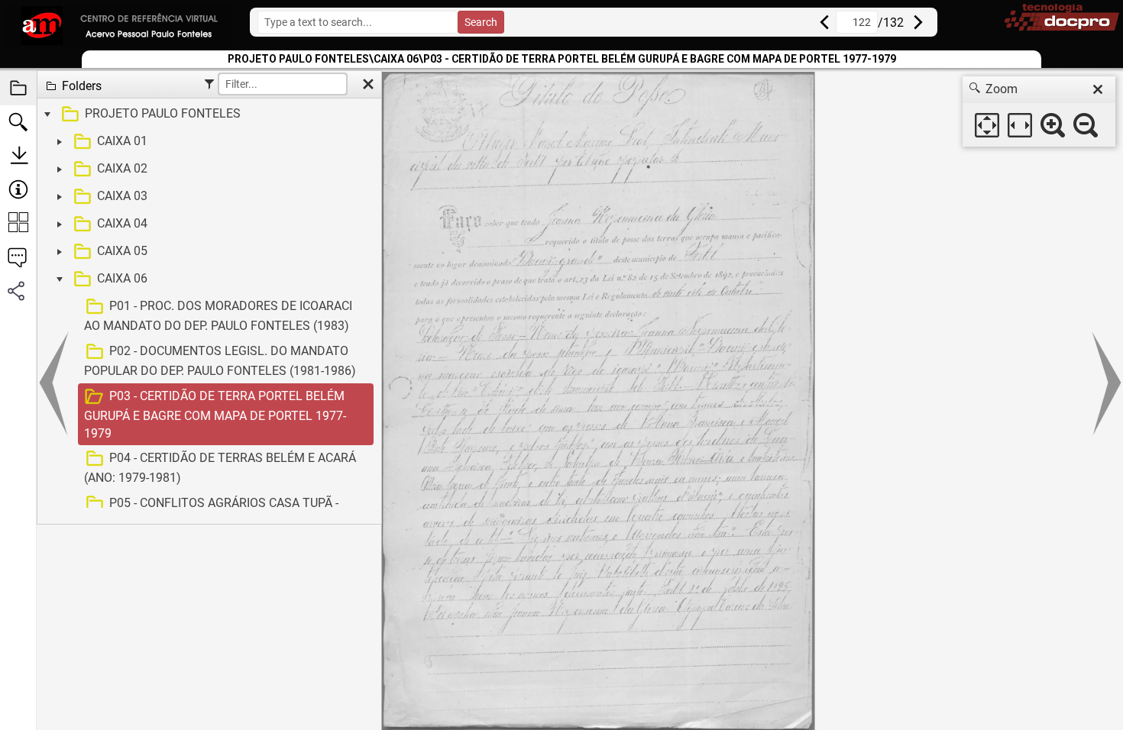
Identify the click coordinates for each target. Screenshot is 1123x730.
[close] (1097, 89)
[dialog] (1039, 111)
